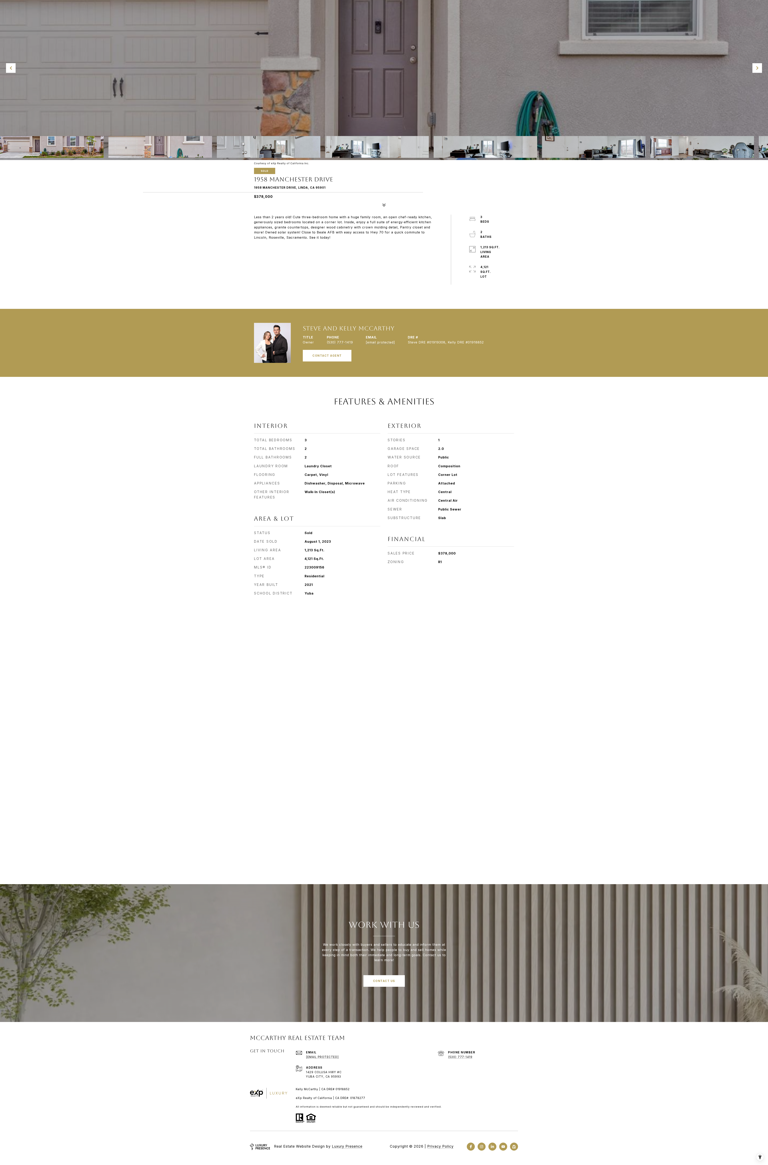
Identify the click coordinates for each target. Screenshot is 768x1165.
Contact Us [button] (384, 981)
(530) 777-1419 (340, 342)
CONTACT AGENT (327, 355)
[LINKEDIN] (492, 1147)
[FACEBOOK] (471, 1147)
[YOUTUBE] (503, 1147)
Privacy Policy (440, 1146)
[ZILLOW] (514, 1147)
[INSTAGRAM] (482, 1147)
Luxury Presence (347, 1146)
